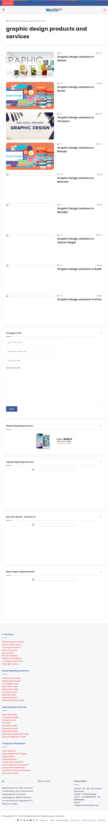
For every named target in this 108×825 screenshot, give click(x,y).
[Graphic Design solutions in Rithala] (30, 156)
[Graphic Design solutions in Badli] (30, 277)
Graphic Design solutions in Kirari (79, 299)
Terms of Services (89, 820)
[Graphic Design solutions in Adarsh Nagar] (30, 247)
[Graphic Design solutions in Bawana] (30, 186)
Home (10, 21)
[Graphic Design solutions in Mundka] (30, 216)
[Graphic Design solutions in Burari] (30, 95)
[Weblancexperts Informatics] (54, 10)
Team (52, 820)
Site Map (101, 820)
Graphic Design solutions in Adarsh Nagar (75, 240)
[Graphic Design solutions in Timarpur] (30, 126)
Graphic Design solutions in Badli (79, 269)
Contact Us (75, 820)
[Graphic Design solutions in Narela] (30, 65)
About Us (44, 820)
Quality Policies (62, 820)
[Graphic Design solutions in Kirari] (30, 307)
